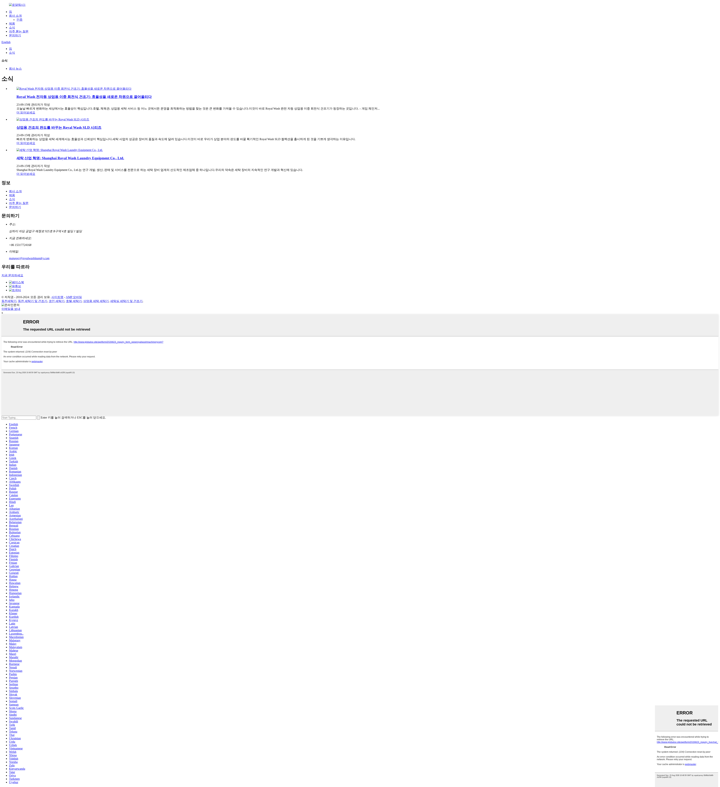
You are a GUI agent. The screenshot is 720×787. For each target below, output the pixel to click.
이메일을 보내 (11, 308)
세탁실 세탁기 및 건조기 (126, 301)
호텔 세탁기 (74, 301)
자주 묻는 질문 (18, 31)
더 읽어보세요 (25, 112)
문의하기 (15, 35)
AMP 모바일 (74, 297)
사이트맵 (57, 297)
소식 (12, 27)
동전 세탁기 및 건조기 (32, 301)
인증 (19, 19)
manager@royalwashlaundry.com (29, 258)
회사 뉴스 (15, 68)
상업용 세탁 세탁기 (96, 301)
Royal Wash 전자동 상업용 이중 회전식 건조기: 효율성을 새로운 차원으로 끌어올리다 (84, 97)
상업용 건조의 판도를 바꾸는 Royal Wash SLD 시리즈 (58, 127)
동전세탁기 (9, 301)
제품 (12, 23)
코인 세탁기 (56, 301)
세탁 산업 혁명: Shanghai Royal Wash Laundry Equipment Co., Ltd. (70, 158)
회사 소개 (15, 15)
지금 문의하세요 (12, 275)
